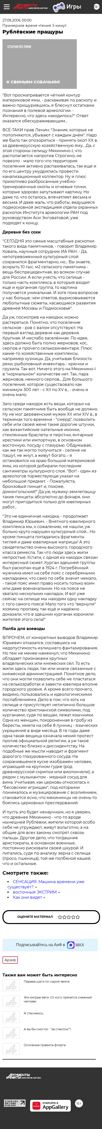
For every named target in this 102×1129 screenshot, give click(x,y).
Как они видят (27, 897)
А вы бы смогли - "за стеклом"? (47, 1029)
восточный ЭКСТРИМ (35, 892)
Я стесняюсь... (34, 1013)
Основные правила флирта (45, 1045)
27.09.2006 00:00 (16, 20)
